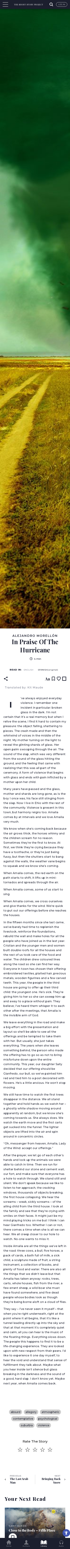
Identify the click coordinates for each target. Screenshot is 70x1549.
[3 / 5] (35, 1450)
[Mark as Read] (64, 679)
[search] (51, 4)
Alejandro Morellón (35, 636)
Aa (47, 678)
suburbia (27, 1425)
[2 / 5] (27, 1450)
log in (61, 4)
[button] (66, 1533)
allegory (31, 1412)
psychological (47, 1418)
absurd (15, 1412)
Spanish (48, 670)
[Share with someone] (6, 679)
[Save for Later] (53, 679)
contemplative (23, 1418)
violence (43, 1425)
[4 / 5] (42, 1450)
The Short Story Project (28, 4)
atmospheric (50, 1412)
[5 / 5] (50, 1450)
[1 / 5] (20, 1450)
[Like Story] (59, 679)
